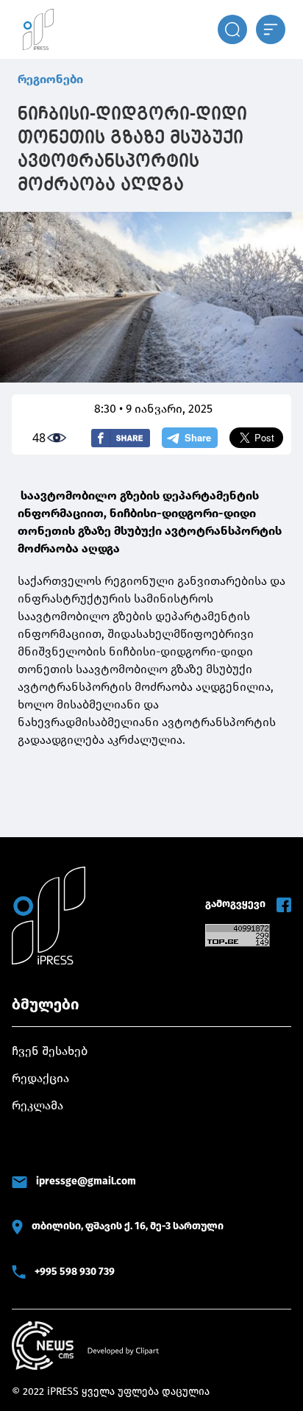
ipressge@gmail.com (86, 1181)
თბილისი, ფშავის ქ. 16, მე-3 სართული (128, 1226)
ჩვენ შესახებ (50, 1051)
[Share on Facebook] (120, 438)
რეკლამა (37, 1105)
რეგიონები (50, 79)
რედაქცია (40, 1078)
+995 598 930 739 (75, 1271)
